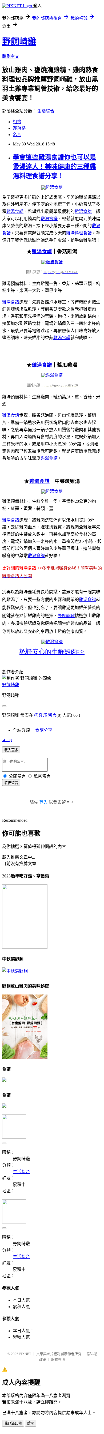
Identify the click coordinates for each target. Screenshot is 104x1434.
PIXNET (25, 1354)
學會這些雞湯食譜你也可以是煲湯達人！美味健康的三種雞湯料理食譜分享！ (54, 166)
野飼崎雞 (19, 41)
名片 (17, 134)
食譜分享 (43, 730)
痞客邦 (40, 715)
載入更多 (11, 750)
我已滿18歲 (13, 1423)
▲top (7, 739)
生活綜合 (45, 111)
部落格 (19, 128)
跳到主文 (10, 56)
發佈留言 (11, 783)
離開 (30, 1423)
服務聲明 (58, 1359)
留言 (52, 715)
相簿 (17, 121)
